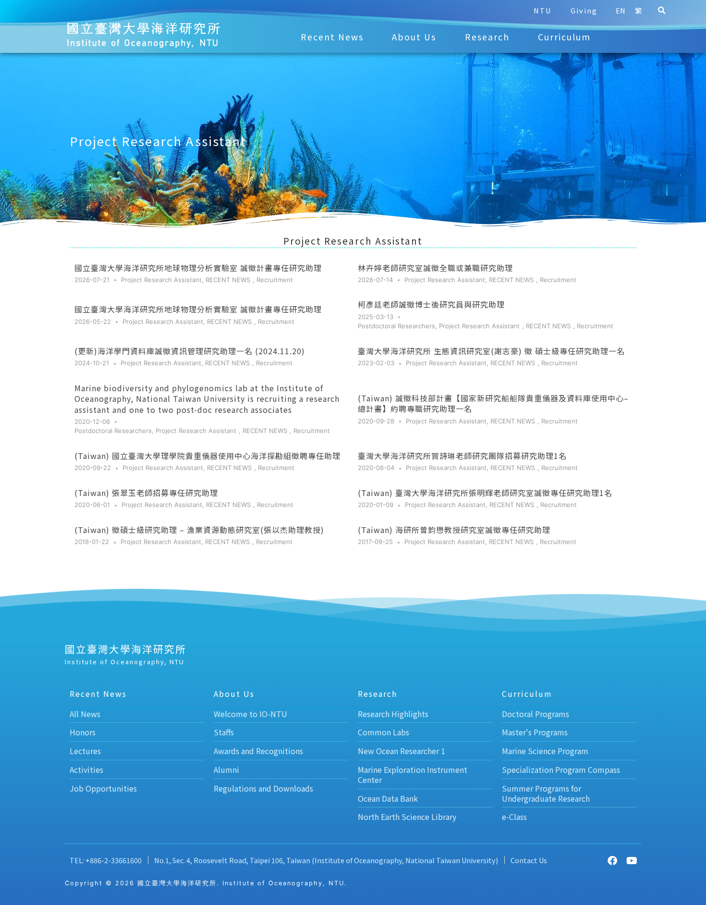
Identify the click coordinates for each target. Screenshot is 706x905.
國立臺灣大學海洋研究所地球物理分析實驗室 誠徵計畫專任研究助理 (198, 267)
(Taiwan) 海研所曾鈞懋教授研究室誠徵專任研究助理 (454, 529)
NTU (542, 10)
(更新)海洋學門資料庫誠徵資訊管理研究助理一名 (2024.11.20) (189, 351)
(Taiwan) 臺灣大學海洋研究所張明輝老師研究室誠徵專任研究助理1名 (485, 492)
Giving (584, 10)
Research (487, 37)
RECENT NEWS (228, 280)
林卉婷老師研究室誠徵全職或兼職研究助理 (435, 267)
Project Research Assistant (161, 280)
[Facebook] (612, 861)
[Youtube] (631, 861)
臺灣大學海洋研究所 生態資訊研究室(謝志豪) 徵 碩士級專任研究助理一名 (491, 351)
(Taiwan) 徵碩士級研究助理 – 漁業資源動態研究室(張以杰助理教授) (199, 529)
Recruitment (274, 280)
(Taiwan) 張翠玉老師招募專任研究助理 (146, 492)
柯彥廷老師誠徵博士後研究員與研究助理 (431, 304)
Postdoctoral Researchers (396, 326)
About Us (414, 37)
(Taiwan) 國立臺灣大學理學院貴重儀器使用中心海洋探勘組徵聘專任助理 (207, 455)
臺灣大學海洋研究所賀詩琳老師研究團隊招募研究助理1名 (462, 455)
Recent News (332, 37)
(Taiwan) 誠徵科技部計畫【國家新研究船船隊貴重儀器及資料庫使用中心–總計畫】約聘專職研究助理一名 (493, 403)
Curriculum (564, 37)
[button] (662, 10)
